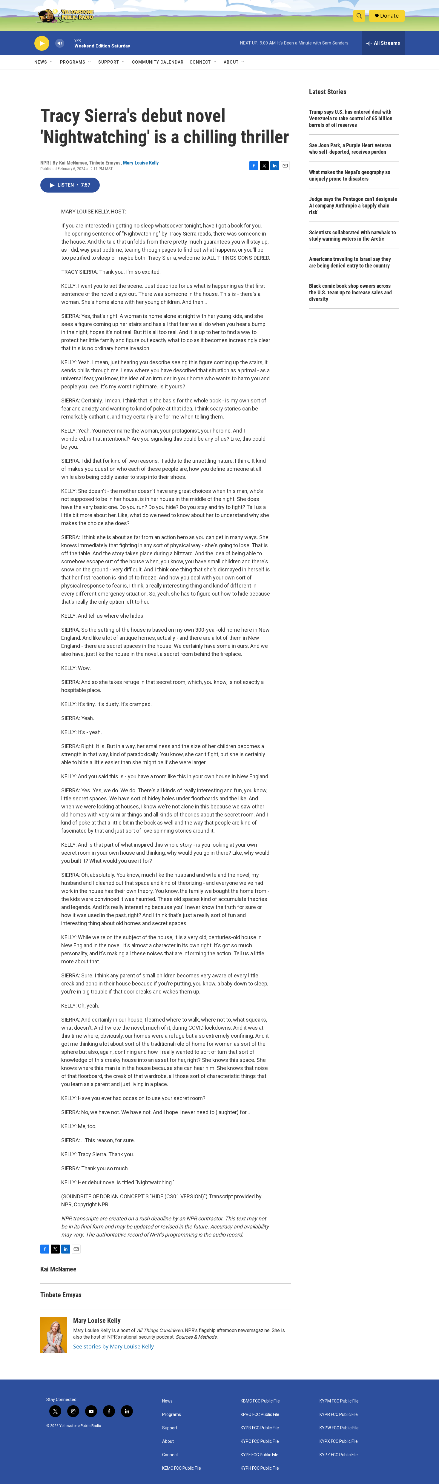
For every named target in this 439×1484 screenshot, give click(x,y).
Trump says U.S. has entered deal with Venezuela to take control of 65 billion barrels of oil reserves (350, 118)
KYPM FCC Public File (339, 1401)
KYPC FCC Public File (260, 1441)
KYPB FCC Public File (260, 1428)
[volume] (60, 43)
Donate (389, 16)
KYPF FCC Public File (259, 1455)
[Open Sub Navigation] (51, 62)
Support (108, 62)
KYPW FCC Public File (339, 1428)
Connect (200, 62)
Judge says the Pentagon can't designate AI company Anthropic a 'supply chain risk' (353, 205)
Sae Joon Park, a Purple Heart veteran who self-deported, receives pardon (350, 148)
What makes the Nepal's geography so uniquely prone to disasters (349, 175)
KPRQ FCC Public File (260, 1414)
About (168, 1441)
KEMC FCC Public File (181, 1468)
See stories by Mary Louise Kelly (113, 1346)
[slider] (69, 43)
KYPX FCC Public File (339, 1441)
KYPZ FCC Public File (339, 1455)
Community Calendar (158, 62)
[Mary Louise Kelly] (53, 1335)
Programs (72, 62)
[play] (42, 43)
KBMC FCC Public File (260, 1401)
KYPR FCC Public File (339, 1414)
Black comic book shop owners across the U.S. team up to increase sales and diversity (350, 292)
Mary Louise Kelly (141, 163)
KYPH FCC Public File (260, 1468)
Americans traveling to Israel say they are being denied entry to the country (350, 262)
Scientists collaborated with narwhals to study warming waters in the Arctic (352, 235)
